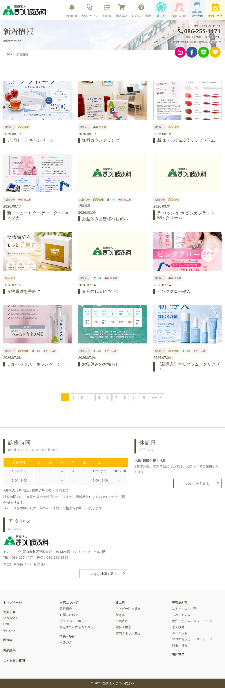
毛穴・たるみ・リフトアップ (192, 621)
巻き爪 (120, 615)
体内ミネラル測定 (128, 633)
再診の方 (66, 642)
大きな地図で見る (104, 573)
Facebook (10, 618)
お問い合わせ (69, 615)
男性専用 (197, 16)
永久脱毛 (178, 627)
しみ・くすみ (181, 615)
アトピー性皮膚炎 (128, 609)
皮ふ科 (161, 16)
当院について (89, 16)
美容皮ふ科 (179, 16)
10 (143, 397)
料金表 (107, 16)
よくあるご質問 (141, 16)
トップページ (12, 602)
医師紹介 (66, 609)
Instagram (10, 630)
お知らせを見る (197, 483)
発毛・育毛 (179, 645)
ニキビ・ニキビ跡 (184, 609)
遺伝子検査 (123, 627)
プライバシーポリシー (75, 621)
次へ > (156, 397)
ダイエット (179, 633)
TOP (9, 54)
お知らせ (72, 16)
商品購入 (122, 16)
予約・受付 (215, 16)
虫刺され (122, 621)
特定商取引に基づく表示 (76, 627)
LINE (6, 624)
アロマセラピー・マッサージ (192, 639)
